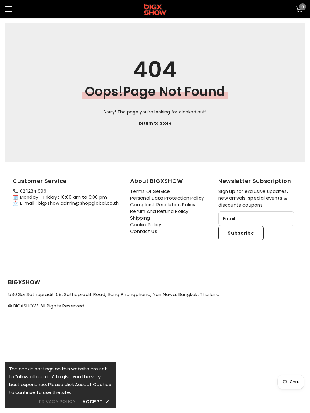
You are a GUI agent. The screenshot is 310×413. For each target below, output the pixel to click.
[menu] (8, 9)
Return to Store (155, 123)
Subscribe (241, 233)
